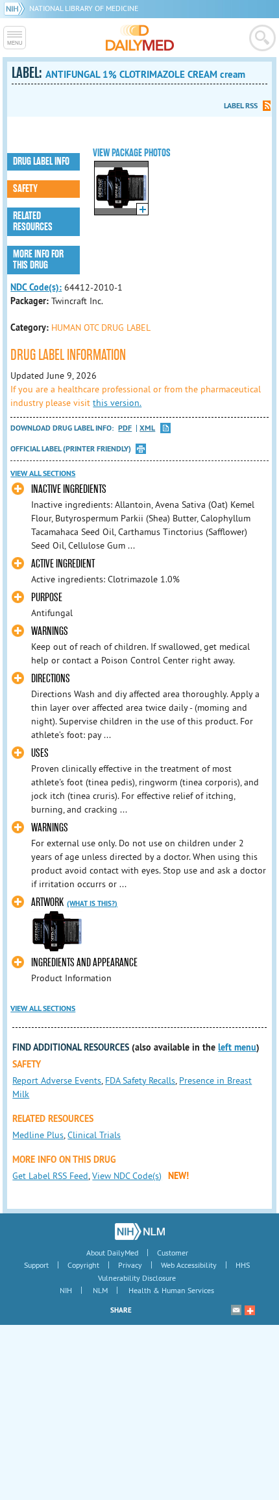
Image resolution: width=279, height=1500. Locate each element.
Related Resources (33, 221)
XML (147, 428)
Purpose (46, 597)
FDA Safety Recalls (140, 1080)
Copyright (83, 1265)
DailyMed (140, 38)
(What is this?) (92, 903)
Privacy (130, 1265)
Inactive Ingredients (68, 489)
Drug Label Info (41, 161)
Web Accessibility (189, 1265)
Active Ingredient (63, 564)
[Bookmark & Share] (250, 1310)
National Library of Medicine (83, 8)
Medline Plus (38, 1135)
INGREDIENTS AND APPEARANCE (84, 963)
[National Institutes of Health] (16, 8)
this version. (117, 403)
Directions (50, 678)
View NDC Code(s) (127, 1176)
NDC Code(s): (36, 287)
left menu (237, 1047)
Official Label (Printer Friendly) (70, 449)
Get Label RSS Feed (50, 1176)
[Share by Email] (236, 1310)
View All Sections (42, 473)
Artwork (47, 902)
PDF (125, 428)
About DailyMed (112, 1252)
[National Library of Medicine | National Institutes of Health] (140, 1231)
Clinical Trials (94, 1135)
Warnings (49, 631)
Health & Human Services (171, 1290)
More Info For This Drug (38, 260)
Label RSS (241, 106)
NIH (66, 1290)
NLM (100, 1290)
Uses (40, 753)
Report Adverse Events (56, 1080)
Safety (25, 188)
